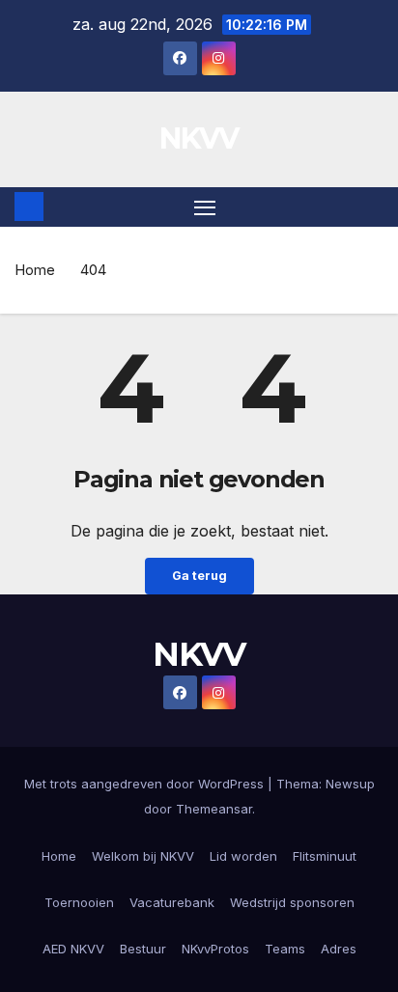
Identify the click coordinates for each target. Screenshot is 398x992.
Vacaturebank (171, 902)
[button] (372, 206)
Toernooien (79, 902)
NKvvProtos (215, 948)
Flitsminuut (324, 856)
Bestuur (143, 948)
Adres (338, 948)
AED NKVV (73, 948)
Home (34, 270)
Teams (285, 948)
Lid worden (243, 856)
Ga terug (199, 575)
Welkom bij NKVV (143, 856)
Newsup (350, 783)
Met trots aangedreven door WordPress (146, 783)
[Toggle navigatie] (205, 207)
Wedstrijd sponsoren (292, 902)
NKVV (198, 138)
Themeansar (214, 808)
